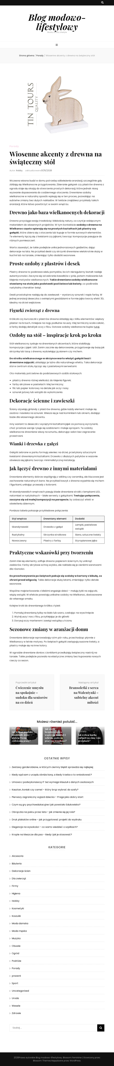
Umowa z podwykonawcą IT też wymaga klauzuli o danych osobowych (53, 782)
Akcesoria (17, 856)
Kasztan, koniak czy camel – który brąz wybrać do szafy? (45, 789)
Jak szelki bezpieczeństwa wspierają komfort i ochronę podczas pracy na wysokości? (56, 735)
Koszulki (16, 916)
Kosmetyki (18, 908)
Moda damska (20, 923)
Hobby (15, 901)
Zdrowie (16, 1013)
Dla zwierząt (19, 878)
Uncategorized (20, 991)
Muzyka (16, 938)
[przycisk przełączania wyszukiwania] (102, 3)
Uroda (15, 998)
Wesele (16, 1005)
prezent (16, 976)
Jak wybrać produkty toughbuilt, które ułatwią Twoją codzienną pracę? (22, 736)
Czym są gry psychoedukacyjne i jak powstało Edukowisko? (46, 804)
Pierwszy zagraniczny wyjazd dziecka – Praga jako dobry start (47, 797)
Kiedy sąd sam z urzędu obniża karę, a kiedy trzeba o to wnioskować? (52, 774)
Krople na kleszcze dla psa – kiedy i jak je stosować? (42, 834)
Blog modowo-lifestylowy (57, 21)
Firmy (15, 886)
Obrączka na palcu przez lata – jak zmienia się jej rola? (43, 812)
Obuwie (16, 946)
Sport (15, 983)
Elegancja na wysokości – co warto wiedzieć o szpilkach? (45, 827)
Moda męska (19, 931)
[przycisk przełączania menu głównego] (57, 45)
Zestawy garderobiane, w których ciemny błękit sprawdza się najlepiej (52, 767)
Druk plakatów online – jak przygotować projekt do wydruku (46, 819)
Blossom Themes (42, 1060)
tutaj (96, 327)
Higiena (16, 893)
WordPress (75, 1060)
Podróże (16, 961)
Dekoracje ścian (21, 871)
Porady (14, 146)
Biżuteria (17, 863)
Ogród (15, 953)
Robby (19, 170)
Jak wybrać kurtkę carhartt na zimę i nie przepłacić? (89, 737)
